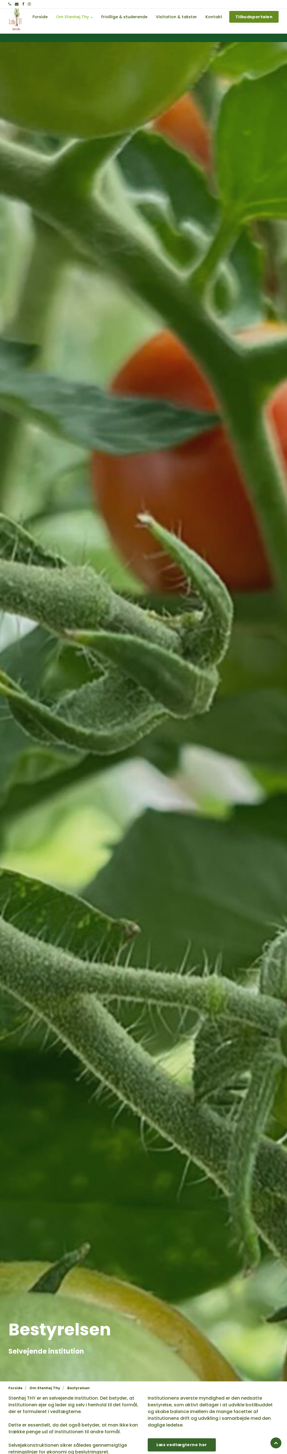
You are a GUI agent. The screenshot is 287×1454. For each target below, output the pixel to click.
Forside (40, 17)
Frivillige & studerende (124, 17)
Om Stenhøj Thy (73, 17)
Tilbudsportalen (254, 17)
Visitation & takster (176, 17)
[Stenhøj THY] (15, 17)
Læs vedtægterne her (181, 1445)
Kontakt (213, 17)
